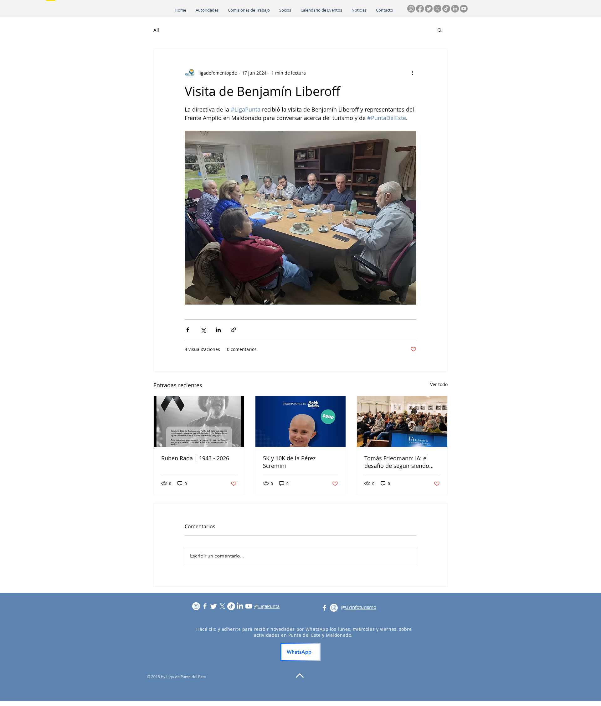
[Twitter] (429, 9)
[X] (437, 9)
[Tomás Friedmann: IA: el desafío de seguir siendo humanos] (402, 421)
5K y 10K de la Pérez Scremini (289, 461)
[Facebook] (420, 9)
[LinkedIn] (455, 9)
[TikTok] (446, 9)
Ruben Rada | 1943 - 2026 (195, 458)
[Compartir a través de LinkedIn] (218, 330)
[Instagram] (411, 9)
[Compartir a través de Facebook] (188, 330)
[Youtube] (464, 9)
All (156, 30)
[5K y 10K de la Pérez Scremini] (300, 421)
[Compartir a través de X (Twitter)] (203, 330)
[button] (440, 29)
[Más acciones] (412, 72)
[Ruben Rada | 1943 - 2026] (199, 421)
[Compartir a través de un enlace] (234, 330)
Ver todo (439, 384)
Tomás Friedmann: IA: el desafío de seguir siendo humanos (396, 461)
